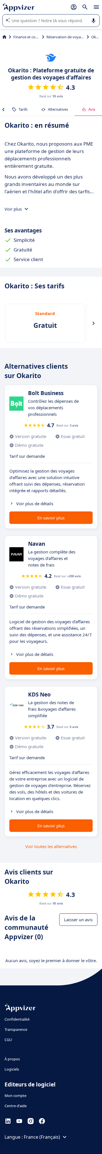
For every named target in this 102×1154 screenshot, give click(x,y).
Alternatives (58, 109)
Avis (91, 109)
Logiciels (12, 1069)
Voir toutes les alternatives (51, 846)
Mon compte (15, 1095)
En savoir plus (51, 518)
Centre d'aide (16, 1105)
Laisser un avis (78, 919)
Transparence (16, 1029)
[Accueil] (4, 37)
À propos (12, 1058)
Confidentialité (17, 1019)
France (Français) (42, 1137)
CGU (8, 1039)
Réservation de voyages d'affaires (65, 36)
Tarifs (23, 109)
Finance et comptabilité (26, 36)
